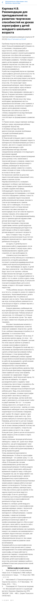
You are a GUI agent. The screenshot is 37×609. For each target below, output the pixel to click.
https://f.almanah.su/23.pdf (16, 39)
